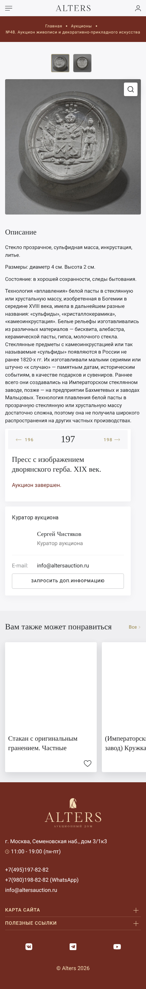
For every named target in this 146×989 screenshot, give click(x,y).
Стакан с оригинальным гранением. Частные (42, 743)
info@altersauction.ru (31, 890)
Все (133, 627)
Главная (53, 26)
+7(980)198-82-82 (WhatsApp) (42, 880)
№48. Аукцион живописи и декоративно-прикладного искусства (73, 32)
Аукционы (81, 26)
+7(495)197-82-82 (27, 870)
